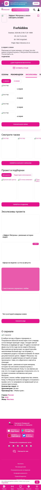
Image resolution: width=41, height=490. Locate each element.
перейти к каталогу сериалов (20, 163)
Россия (11, 395)
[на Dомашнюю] (5, 9)
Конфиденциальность (20, 473)
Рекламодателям (20, 467)
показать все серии (20, 124)
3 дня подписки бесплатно (20, 9)
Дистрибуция (20, 479)
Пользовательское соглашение (20, 470)
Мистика (10, 399)
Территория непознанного (22, 175)
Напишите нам (23, 451)
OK (37, 482)
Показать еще (20, 321)
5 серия (4, 47)
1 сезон (11, 47)
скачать (36, 3)
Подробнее (4, 482)
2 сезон (17, 81)
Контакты (20, 463)
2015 (6, 397)
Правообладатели (20, 476)
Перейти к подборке (20, 204)
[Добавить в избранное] (38, 15)
